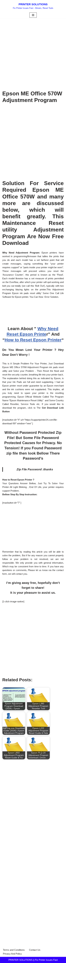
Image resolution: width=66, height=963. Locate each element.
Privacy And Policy (12, 953)
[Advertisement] (33, 53)
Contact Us (34, 950)
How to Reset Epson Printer (33, 339)
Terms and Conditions (14, 950)
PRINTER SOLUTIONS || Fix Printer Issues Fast (33, 960)
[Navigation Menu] (33, 15)
